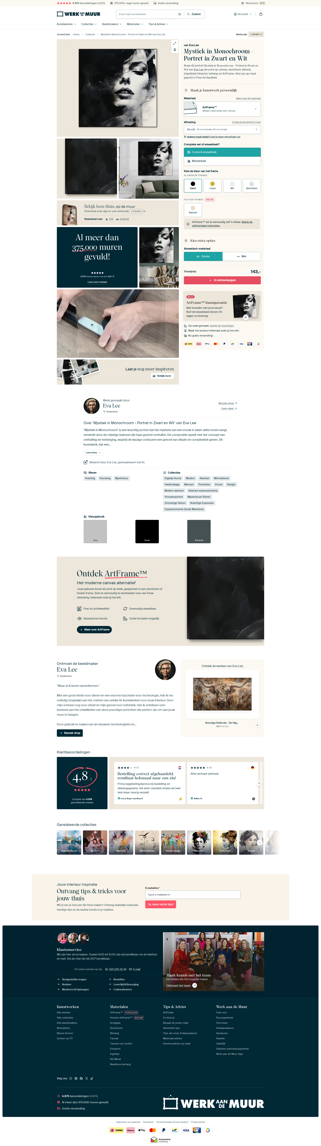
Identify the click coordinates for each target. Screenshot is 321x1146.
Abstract (204, 478)
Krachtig (90, 478)
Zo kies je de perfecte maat (246, 122)
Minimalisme (221, 478)
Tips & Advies (156, 24)
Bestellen (119, 979)
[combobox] (146, 14)
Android (124, 219)
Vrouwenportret (174, 496)
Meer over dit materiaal (248, 98)
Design (231, 484)
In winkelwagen (225, 280)
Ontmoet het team (178, 985)
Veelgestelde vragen (74, 979)
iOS (111, 219)
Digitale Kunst (173, 478)
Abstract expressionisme (203, 490)
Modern (190, 478)
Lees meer (227, 408)
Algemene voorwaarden (128, 1122)
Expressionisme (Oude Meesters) (184, 509)
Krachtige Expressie (202, 503)
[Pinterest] (76, 1079)
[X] (86, 1079)
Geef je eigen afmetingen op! (213, 136)
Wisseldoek (199, 161)
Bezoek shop (226, 403)
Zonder (205, 256)
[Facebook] (81, 1079)
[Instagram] (71, 1079)
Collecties (87, 24)
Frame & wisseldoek (204, 152)
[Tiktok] (92, 1079)
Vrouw (218, 484)
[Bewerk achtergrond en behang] (175, 50)
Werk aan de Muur (231, 1007)
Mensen (189, 484)
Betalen (66, 984)
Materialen (133, 24)
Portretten (204, 484)
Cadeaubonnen (123, 989)
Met (244, 256)
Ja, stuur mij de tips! (160, 904)
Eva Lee (194, 45)
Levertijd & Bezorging (126, 984)
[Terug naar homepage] (78, 13)
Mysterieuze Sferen (199, 496)
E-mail (136, 969)
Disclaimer (148, 1122)
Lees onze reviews (97, 281)
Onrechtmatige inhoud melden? (172, 1122)
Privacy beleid (198, 1122)
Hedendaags (172, 484)
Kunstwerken (65, 24)
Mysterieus (121, 478)
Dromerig (105, 478)
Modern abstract (174, 490)
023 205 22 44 (117, 969)
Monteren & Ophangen (75, 989)
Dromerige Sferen (175, 503)
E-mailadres (152, 888)
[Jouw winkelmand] (260, 14)
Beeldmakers (110, 24)
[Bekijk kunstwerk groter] (175, 43)
